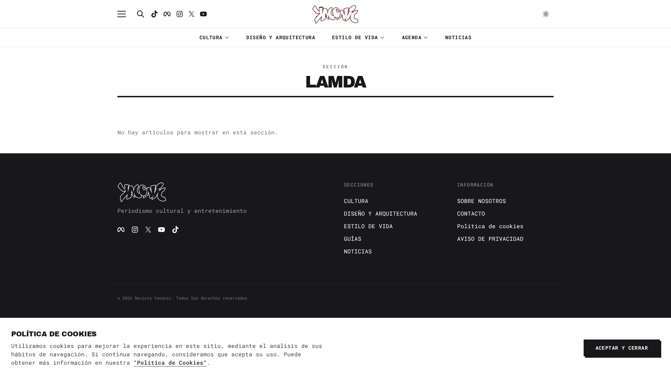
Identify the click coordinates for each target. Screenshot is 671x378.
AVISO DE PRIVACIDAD (490, 238)
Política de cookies (490, 226)
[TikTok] (154, 14)
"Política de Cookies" (170, 362)
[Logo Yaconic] (335, 14)
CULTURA (211, 37)
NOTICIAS (458, 37)
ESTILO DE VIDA (355, 37)
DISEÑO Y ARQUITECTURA (280, 37)
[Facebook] (167, 14)
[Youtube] (203, 14)
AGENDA (411, 37)
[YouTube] (161, 229)
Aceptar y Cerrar (622, 347)
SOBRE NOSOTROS (481, 200)
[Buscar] (140, 14)
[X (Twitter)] (148, 229)
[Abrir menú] (125, 14)
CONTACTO (471, 213)
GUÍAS (352, 238)
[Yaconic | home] (222, 191)
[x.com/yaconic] (191, 14)
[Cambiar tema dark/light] (546, 14)
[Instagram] (179, 14)
